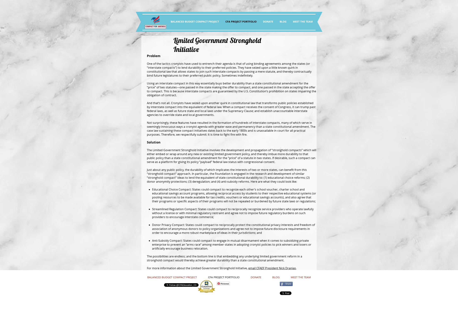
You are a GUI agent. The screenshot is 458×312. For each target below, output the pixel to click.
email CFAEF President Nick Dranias (272, 268)
